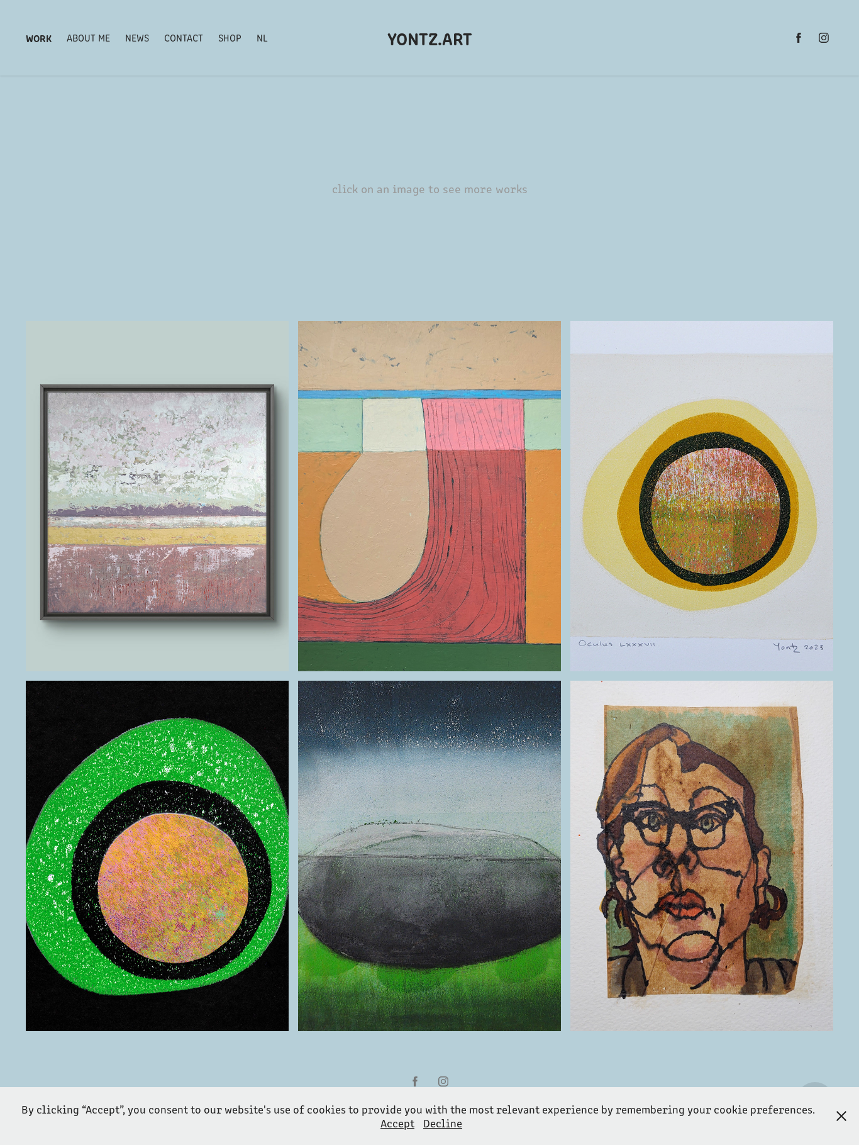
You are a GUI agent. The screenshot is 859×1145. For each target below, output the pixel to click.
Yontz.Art (429, 37)
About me (88, 37)
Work (39, 38)
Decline (442, 1123)
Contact (183, 37)
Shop (229, 37)
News (137, 37)
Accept (397, 1123)
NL (262, 37)
